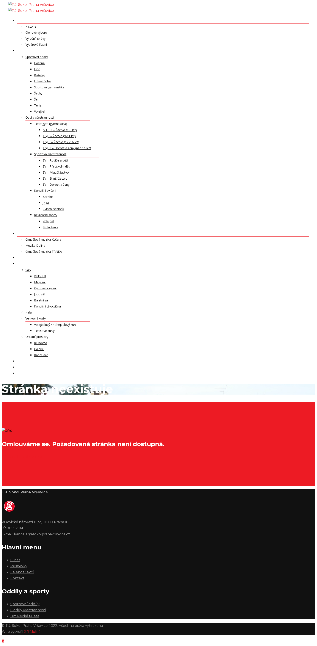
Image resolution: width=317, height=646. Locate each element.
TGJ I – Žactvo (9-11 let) (59, 136)
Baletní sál (41, 300)
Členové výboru (36, 32)
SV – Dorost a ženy (56, 184)
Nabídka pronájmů (34, 263)
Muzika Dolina (35, 245)
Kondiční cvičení (45, 190)
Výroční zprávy (35, 38)
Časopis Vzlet (29, 373)
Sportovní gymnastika (49, 87)
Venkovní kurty (35, 318)
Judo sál (39, 294)
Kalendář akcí (30, 361)
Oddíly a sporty (32, 50)
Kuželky (39, 75)
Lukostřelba (42, 81)
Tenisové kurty (44, 331)
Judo (37, 69)
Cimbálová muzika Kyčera (43, 239)
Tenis (38, 105)
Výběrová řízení (36, 44)
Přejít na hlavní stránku (22, 457)
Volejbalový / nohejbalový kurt (55, 325)
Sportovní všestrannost (50, 154)
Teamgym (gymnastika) (50, 124)
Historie (30, 26)
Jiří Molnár (33, 632)
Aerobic (48, 197)
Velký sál (40, 276)
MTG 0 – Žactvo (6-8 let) (60, 130)
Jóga (46, 203)
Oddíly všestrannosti (39, 117)
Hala (28, 312)
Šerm (37, 99)
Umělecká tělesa (32, 233)
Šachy (38, 93)
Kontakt (25, 367)
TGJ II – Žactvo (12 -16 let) (61, 142)
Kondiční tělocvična (47, 306)
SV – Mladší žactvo (56, 172)
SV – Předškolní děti (56, 166)
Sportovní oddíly (36, 57)
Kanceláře (41, 355)
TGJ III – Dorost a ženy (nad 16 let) (67, 148)
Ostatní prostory (36, 337)
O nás (22, 20)
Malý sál (40, 282)
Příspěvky (26, 257)
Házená (39, 63)
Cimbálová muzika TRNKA (43, 251)
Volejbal (39, 111)
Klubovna (40, 343)
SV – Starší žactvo (55, 178)
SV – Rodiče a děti (55, 160)
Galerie (39, 349)
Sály (28, 270)
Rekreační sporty (45, 215)
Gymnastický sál (45, 288)
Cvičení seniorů (53, 209)
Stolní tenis (50, 227)
